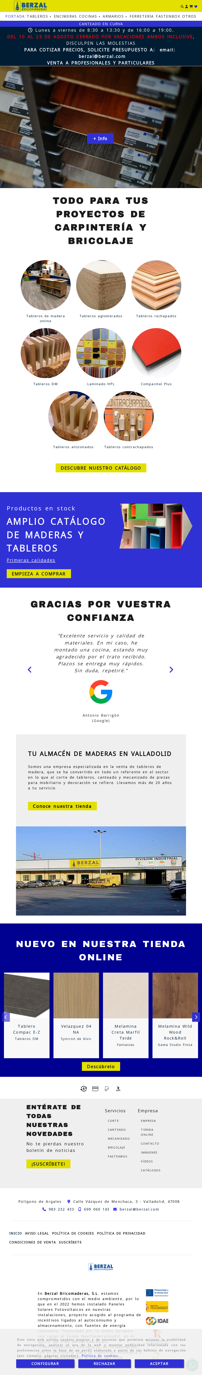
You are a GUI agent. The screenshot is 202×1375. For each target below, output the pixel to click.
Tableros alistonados (73, 447)
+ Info (101, 138)
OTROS (189, 16)
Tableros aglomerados (101, 316)
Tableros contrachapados (128, 447)
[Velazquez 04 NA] (76, 996)
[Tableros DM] (45, 353)
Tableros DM (45, 384)
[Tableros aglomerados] (101, 285)
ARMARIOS (114, 16)
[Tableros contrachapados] (128, 416)
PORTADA (15, 16)
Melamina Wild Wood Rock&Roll (175, 1033)
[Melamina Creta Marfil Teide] (126, 996)
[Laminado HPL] (101, 353)
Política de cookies (100, 1356)
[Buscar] (182, 6)
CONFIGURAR (45, 1363)
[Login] (196, 6)
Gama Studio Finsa (175, 1045)
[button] (186, 6)
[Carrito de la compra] (191, 6)
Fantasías (125, 1045)
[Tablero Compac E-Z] (27, 996)
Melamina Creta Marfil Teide (126, 1033)
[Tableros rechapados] (156, 285)
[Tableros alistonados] (73, 416)
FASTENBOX (168, 16)
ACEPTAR (159, 1363)
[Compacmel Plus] (156, 353)
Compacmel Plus (156, 384)
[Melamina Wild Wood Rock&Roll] (175, 996)
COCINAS (89, 16)
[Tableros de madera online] (45, 285)
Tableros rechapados (156, 316)
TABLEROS (38, 16)
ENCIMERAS (65, 16)
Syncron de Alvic (76, 1039)
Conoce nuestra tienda (62, 807)
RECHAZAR (104, 1363)
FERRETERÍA (142, 16)
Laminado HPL (101, 384)
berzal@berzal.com (102, 56)
